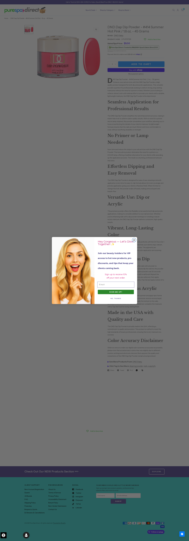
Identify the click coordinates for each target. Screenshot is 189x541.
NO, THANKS (116, 298)
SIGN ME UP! (115, 292)
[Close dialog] (134, 240)
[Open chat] (182, 534)
